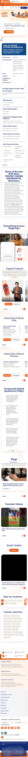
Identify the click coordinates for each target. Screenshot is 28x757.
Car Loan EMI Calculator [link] (7, 685)
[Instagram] (5, 728)
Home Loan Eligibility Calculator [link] (8, 686)
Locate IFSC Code (8, 618)
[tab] (14, 662)
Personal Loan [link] (4, 664)
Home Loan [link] (11, 664)
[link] (13, 8)
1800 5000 (22, 59)
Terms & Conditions (22, 742)
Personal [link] (13, 1)
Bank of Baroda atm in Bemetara (10, 130)
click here (13, 751)
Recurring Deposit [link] (12, 666)
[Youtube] (15, 728)
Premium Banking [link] (19, 4)
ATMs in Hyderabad (8, 634)
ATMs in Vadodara (8, 621)
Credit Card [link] (9, 673)
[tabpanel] (14, 24)
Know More (8, 31)
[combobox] (26, 600)
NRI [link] (13, 4)
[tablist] (14, 673)
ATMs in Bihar (15, 629)
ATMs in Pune (7, 624)
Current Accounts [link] (21, 666)
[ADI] (2, 603)
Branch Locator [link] (22, 675)
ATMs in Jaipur (16, 626)
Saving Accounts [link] (18, 665)
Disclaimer (9, 742)
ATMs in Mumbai (18, 618)
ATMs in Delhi (7, 629)
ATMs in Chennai (16, 624)
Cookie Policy (4, 742)
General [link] (2, 4)
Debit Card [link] (3, 673)
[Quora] (18, 728)
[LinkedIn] (9, 728)
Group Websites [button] (5, 722)
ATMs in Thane (17, 621)
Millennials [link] (8, 4)
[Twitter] (12, 728)
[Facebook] (2, 728)
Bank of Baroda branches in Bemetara (11, 138)
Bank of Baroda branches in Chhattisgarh (11, 136)
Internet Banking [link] (5, 675)
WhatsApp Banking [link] (14, 675)
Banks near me (15, 615)
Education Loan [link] (18, 664)
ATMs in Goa (7, 637)
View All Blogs (13, 462)
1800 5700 (16, 59)
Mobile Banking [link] (16, 673)
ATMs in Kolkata (7, 626)
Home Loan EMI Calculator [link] (7, 683)
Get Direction (16, 339)
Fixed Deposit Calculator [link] (18, 685)
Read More (5, 164)
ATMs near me (7, 615)
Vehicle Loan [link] (4, 665)
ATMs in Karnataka (19, 634)
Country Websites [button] (19, 722)
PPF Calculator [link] (17, 683)
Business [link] (17, 1)
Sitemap (3, 744)
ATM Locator (15, 204)
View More (13, 450)
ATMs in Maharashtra (17, 632)
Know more (8, 304)
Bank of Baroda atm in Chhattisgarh (10, 128)
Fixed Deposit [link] (4, 666)
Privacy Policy (15, 742)
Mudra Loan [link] (10, 665)
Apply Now (17, 304)
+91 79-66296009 (18, 65)
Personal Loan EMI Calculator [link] (8, 682)
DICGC (18, 734)
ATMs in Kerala (7, 632)
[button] (11, 8)
